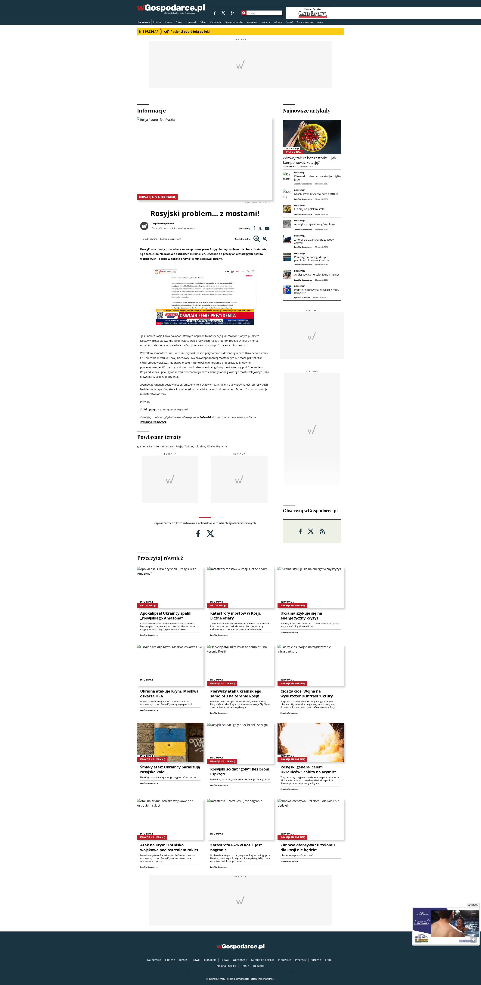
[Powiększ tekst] (256, 239)
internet (159, 446)
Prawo (178, 21)
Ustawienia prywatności (262, 978)
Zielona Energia (305, 21)
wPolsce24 (204, 417)
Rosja (179, 446)
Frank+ (289, 21)
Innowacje (252, 21)
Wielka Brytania (217, 446)
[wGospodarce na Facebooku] (215, 12)
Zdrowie (278, 21)
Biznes (168, 21)
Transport (191, 21)
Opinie (320, 21)
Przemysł (265, 21)
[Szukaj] (244, 13)
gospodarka (144, 446)
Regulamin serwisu (215, 978)
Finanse (157, 21)
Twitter (189, 446)
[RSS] (232, 12)
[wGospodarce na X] (223, 12)
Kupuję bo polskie (234, 21)
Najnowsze (144, 21)
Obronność (215, 21)
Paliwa (203, 21)
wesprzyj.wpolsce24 (153, 422)
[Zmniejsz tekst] (265, 239)
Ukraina (200, 446)
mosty (170, 446)
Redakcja (259, 966)
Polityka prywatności (238, 978)
